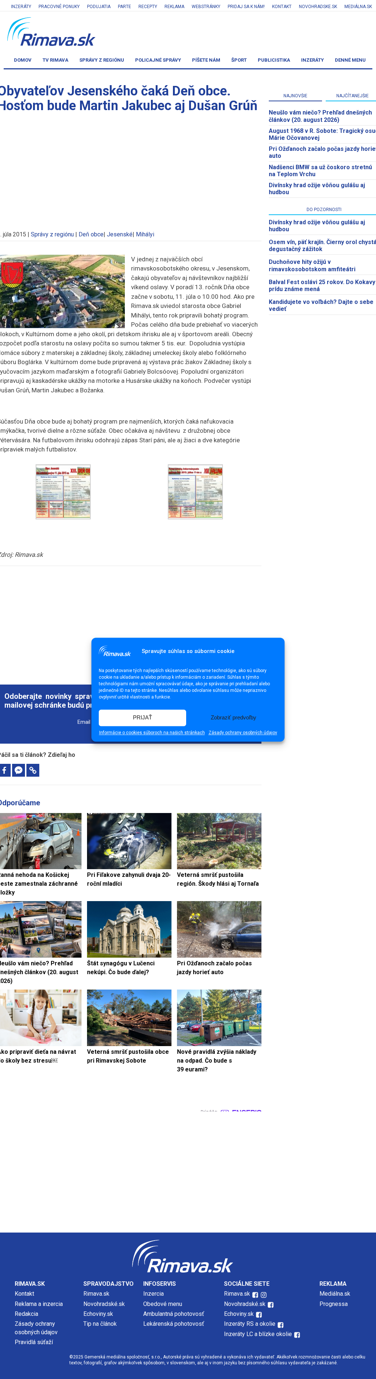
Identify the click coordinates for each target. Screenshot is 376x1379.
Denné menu (350, 60)
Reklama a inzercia (39, 1303)
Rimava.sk (96, 1293)
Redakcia (26, 1313)
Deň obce (91, 234)
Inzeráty (21, 6)
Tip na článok (100, 1323)
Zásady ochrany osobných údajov (243, 732)
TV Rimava (55, 60)
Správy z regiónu (101, 60)
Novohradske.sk (318, 6)
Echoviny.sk (98, 1313)
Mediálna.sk (358, 6)
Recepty (147, 6)
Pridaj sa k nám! (246, 6)
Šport (239, 60)
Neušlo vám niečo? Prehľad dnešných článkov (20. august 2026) (320, 116)
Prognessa (333, 1303)
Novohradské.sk (104, 1303)
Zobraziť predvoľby (233, 718)
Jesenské (120, 234)
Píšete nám (206, 60)
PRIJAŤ (142, 718)
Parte (124, 6)
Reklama (174, 6)
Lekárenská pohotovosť (174, 1323)
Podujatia (99, 6)
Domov (23, 60)
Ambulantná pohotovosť (174, 1313)
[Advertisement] (129, 621)
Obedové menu (162, 1303)
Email (83, 722)
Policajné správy (158, 60)
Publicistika (274, 60)
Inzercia (153, 1293)
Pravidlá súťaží (34, 1342)
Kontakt (282, 6)
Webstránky (206, 6)
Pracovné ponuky (59, 6)
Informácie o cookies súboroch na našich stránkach (152, 732)
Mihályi (145, 234)
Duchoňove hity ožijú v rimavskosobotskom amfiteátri (312, 265)
